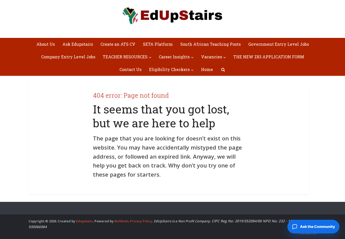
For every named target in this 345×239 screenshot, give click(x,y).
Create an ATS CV (118, 44)
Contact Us (130, 69)
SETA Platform (158, 44)
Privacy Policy (141, 221)
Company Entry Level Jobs (68, 56)
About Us (45, 44)
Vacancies (211, 56)
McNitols (121, 221)
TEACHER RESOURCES (125, 56)
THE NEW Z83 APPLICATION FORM (268, 56)
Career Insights (174, 56)
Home (207, 69)
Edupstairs (84, 221)
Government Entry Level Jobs (278, 44)
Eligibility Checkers (169, 69)
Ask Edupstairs (77, 44)
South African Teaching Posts (210, 44)
